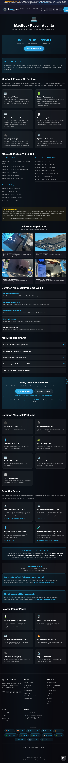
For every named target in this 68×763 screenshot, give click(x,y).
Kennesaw (48, 735)
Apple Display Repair (30, 695)
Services (21, 8)
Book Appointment (24, 391)
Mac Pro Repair (28, 687)
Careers (4, 715)
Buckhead (47, 731)
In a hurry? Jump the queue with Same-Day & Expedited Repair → (34, 395)
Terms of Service (6, 720)
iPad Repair (27, 693)
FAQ (48, 695)
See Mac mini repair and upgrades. (45, 599)
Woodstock (20, 740)
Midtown (58, 731)
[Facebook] (50, 9)
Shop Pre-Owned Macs (53, 685)
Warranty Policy (6, 713)
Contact (35, 8)
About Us (49, 693)
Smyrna (59, 735)
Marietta (9, 731)
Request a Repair (51, 687)
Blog (48, 703)
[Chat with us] (63, 758)
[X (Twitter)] (47, 9)
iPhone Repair (28, 690)
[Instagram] (60, 9)
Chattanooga (47, 740)
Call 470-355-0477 (43, 391)
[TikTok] (53, 9)
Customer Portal (51, 690)
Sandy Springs (11, 735)
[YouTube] (57, 9)
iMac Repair (27, 685)
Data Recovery (28, 698)
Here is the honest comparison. (44, 582)
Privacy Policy (5, 718)
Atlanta (20, 731)
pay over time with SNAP (31, 399)
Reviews (49, 698)
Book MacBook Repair (34, 48)
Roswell (23, 735)
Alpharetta (35, 735)
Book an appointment (43, 2)
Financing (49, 701)
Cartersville (33, 740)
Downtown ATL (33, 731)
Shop (28, 8)
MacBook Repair (28, 682)
